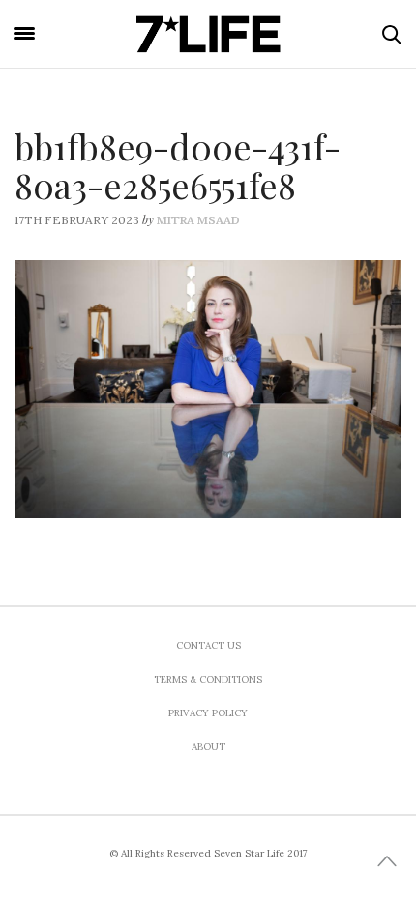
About (208, 747)
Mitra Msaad (198, 220)
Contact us (208, 645)
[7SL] (208, 34)
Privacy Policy (208, 713)
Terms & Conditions (208, 679)
